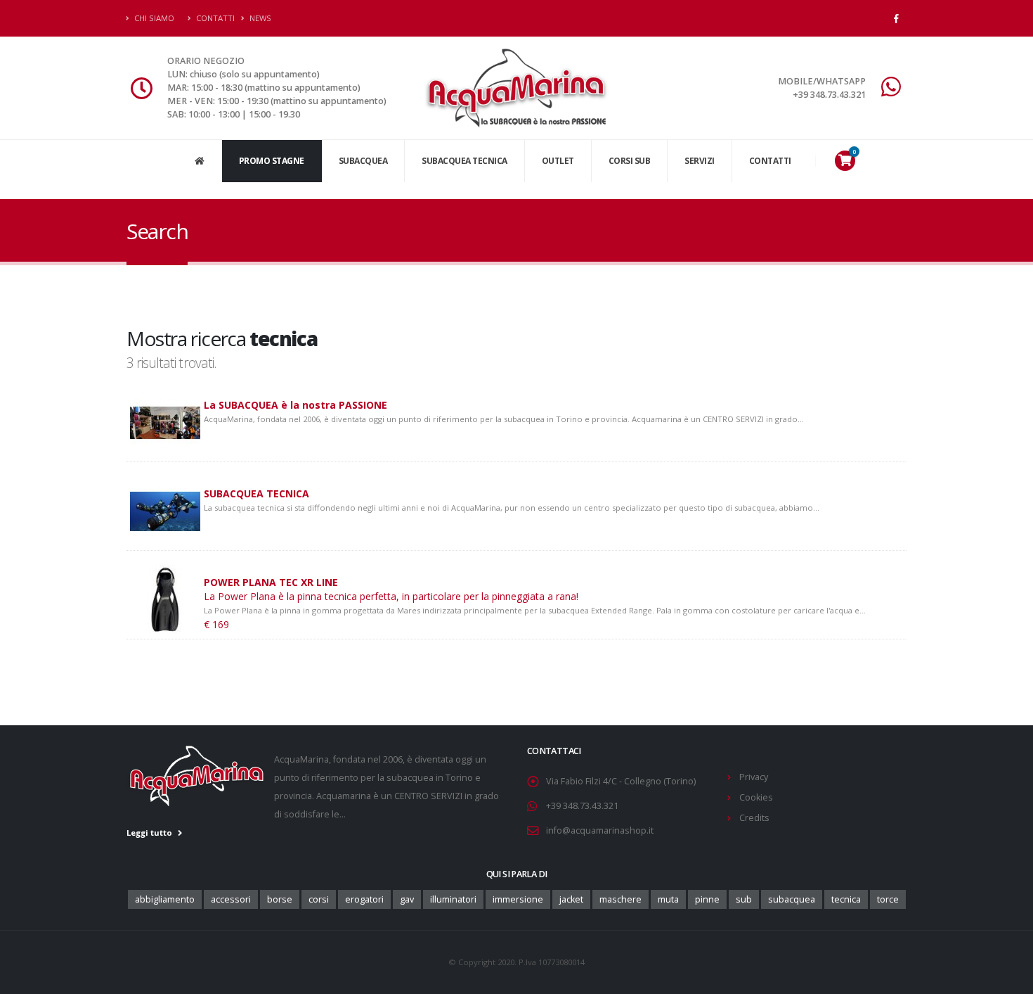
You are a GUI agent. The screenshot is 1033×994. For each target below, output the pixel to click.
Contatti (214, 18)
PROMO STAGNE (271, 161)
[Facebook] (896, 18)
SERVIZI (699, 161)
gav (407, 899)
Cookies (756, 797)
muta (668, 899)
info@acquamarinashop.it (600, 830)
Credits (754, 818)
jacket (571, 899)
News (259, 18)
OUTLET (558, 161)
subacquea (791, 899)
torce (888, 899)
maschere (620, 899)
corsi (318, 899)
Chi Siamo (153, 18)
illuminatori (453, 899)
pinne (707, 899)
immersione (518, 899)
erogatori (364, 899)
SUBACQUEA (363, 161)
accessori (231, 899)
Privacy (753, 777)
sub (744, 899)
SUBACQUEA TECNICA (464, 161)
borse (279, 899)
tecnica (846, 899)
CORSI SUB (630, 161)
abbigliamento (165, 899)
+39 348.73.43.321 (582, 806)
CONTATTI (770, 161)
